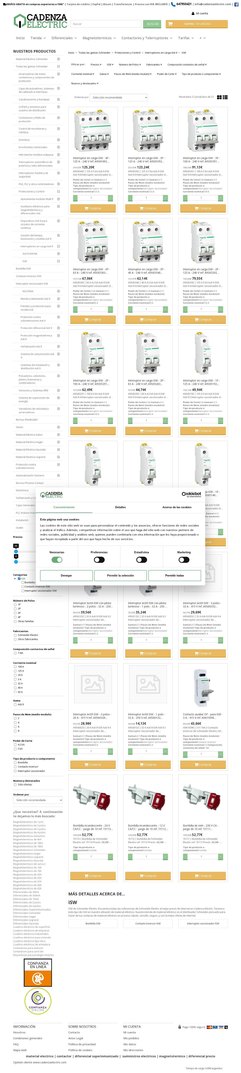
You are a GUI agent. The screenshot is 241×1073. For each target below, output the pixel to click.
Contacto (74, 1032)
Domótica (24, 139)
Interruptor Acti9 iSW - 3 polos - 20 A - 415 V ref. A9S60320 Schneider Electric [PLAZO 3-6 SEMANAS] (92, 716)
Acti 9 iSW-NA (30, 253)
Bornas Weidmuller (27, 419)
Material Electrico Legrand (30, 457)
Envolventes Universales (33, 147)
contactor (64, 1056)
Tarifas (184, 38)
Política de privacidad (82, 1044)
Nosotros (19, 1032)
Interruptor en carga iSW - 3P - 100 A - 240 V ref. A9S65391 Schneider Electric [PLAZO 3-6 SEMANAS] (201, 159)
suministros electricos (139, 1056)
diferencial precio (201, 1056)
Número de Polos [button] (129, 64)
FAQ (16, 1044)
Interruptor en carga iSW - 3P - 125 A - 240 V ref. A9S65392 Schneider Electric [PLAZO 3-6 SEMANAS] (146, 159)
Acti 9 (21, 704)
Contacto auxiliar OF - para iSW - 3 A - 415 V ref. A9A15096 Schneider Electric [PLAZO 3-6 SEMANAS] (203, 716)
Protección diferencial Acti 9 (36, 328)
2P (19, 608)
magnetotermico (172, 1056)
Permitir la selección (120, 575)
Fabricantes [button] (153, 64)
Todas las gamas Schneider (32, 66)
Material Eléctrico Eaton (29, 434)
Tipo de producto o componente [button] (200, 74)
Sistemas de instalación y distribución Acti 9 (35, 366)
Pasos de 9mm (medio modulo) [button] (132, 74)
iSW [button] (109, 64)
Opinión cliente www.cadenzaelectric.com (39, 1062)
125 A (21, 670)
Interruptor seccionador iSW (32, 283)
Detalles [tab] (120, 507)
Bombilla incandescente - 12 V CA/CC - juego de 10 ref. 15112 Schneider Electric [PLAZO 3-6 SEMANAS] (147, 827)
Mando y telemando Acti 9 (35, 298)
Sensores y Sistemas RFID (33, 390)
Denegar (66, 575)
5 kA (20, 748)
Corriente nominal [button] (81, 74)
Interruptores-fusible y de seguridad (33, 174)
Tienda (37, 38)
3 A (19, 679)
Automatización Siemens (30, 475)
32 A (20, 683)
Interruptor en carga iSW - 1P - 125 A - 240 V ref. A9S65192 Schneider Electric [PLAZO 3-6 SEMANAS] (201, 382)
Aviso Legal (75, 1038)
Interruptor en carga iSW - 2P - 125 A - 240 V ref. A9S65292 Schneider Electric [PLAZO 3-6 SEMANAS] (201, 271)
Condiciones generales (27, 1038)
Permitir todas (174, 575)
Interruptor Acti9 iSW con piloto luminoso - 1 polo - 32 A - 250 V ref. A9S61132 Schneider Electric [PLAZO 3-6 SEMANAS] (147, 604)
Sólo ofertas (25, 784)
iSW (25, 261)
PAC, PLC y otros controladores (36, 184)
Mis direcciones (133, 1050)
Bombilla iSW (23, 268)
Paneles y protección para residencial (36, 307)
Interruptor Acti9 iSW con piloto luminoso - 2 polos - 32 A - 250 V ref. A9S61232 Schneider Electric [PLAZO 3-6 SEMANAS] (93, 604)
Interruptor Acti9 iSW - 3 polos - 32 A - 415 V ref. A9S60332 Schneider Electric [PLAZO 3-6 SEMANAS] (202, 604)
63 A (20, 692)
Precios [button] (95, 64)
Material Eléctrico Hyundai (31, 449)
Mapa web (20, 1050)
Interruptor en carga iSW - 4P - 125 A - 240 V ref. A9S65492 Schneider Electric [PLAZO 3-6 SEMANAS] (91, 159)
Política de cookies (80, 1050)
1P (19, 604)
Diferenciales (63, 38)
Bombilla (23, 762)
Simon (19, 427)
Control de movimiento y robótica (33, 130)
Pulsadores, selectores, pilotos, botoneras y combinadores (32, 379)
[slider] (16, 551)
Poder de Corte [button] (166, 74)
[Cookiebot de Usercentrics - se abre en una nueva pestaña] (184, 495)
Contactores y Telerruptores (146, 38)
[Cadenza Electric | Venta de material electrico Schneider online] (40, 21)
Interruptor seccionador (31, 771)
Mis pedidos (131, 1038)
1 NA (20, 653)
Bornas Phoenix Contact (29, 483)
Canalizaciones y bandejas (34, 99)
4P (19, 617)
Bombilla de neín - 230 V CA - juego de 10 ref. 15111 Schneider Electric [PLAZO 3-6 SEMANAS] (201, 827)
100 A (21, 666)
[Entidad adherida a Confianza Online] (38, 987)
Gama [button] (103, 74)
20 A (20, 675)
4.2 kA (21, 744)
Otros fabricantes (28, 639)
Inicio (20, 38)
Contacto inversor (28, 766)
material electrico (39, 1056)
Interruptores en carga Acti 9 (37, 246)
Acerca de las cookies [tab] (176, 507)
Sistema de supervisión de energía (34, 399)
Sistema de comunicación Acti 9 (37, 355)
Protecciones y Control (31, 191)
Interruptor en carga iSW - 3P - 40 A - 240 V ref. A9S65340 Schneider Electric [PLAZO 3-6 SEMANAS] (146, 271)
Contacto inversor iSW (28, 276)
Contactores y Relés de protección (32, 119)
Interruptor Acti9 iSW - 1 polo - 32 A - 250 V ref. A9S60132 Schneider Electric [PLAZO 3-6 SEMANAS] (146, 716)
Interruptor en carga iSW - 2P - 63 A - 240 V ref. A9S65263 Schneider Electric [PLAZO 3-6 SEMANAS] (146, 382)
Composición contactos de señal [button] (186, 64)
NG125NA (28, 291)
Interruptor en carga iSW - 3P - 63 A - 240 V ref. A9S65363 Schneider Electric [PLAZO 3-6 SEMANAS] (91, 271)
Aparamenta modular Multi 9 (37, 199)
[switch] (99, 560)
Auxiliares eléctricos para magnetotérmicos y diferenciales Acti (35, 210)
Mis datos (129, 1044)
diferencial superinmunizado (96, 1056)
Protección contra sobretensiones (26, 466)
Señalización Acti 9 (31, 346)
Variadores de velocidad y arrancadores (34, 410)
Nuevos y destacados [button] (84, 83)
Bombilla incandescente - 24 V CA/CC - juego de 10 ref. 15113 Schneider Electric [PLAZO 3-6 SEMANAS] (92, 827)
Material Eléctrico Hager (29, 442)
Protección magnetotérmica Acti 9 (36, 337)
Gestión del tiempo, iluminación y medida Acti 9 (36, 237)
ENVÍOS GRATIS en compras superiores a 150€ (34, 4)
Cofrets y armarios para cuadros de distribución (32, 108)
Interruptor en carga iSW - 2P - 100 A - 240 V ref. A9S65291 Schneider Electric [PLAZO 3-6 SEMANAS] (91, 382)
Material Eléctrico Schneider (32, 59)
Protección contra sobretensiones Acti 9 (33, 318)
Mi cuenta (202, 13)
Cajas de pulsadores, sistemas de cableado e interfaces (36, 90)
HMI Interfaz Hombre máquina (36, 154)
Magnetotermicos (98, 38)
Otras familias (26, 621)
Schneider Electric (28, 635)
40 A (20, 687)
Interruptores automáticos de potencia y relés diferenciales (36, 163)
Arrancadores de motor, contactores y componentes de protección (36, 77)
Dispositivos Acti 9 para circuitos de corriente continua (34, 224)
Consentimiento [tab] (64, 507)
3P (19, 613)
